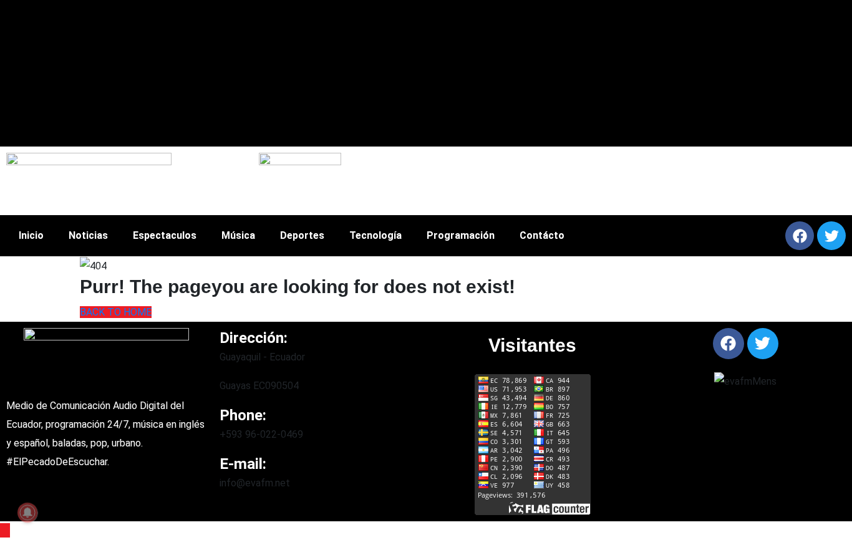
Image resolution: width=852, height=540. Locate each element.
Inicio (31, 235)
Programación (461, 235)
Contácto (542, 235)
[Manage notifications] (27, 513)
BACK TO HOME (116, 312)
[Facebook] (799, 235)
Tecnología (375, 235)
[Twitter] (831, 235)
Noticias (88, 235)
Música (238, 235)
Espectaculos (164, 235)
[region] (588, 181)
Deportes (302, 235)
